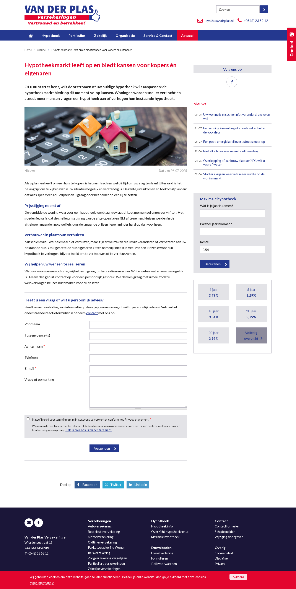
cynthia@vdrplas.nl (219, 20)
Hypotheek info (162, 526)
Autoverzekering (100, 526)
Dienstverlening (162, 553)
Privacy (220, 564)
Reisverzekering (99, 553)
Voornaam (32, 324)
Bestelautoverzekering (104, 532)
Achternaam (34, 346)
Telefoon (31, 357)
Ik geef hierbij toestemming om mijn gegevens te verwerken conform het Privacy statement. (91, 419)
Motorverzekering (101, 537)
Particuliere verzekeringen (106, 563)
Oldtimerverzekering (102, 542)
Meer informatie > (42, 582)
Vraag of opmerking (39, 379)
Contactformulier (227, 526)
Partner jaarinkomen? (216, 224)
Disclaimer (222, 558)
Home (28, 50)
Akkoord (238, 577)
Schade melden (225, 532)
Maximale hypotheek (165, 537)
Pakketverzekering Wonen (106, 547)
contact (92, 313)
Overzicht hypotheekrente (170, 532)
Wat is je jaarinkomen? (216, 205)
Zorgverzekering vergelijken (107, 558)
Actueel (41, 50)
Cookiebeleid (224, 553)
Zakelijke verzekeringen (104, 569)
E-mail (30, 368)
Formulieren (159, 558)
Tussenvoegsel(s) (37, 335)
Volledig (251, 335)
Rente (204, 242)
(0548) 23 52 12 (256, 20)
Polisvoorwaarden (164, 564)
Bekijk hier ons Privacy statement (88, 430)
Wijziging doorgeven (229, 537)
